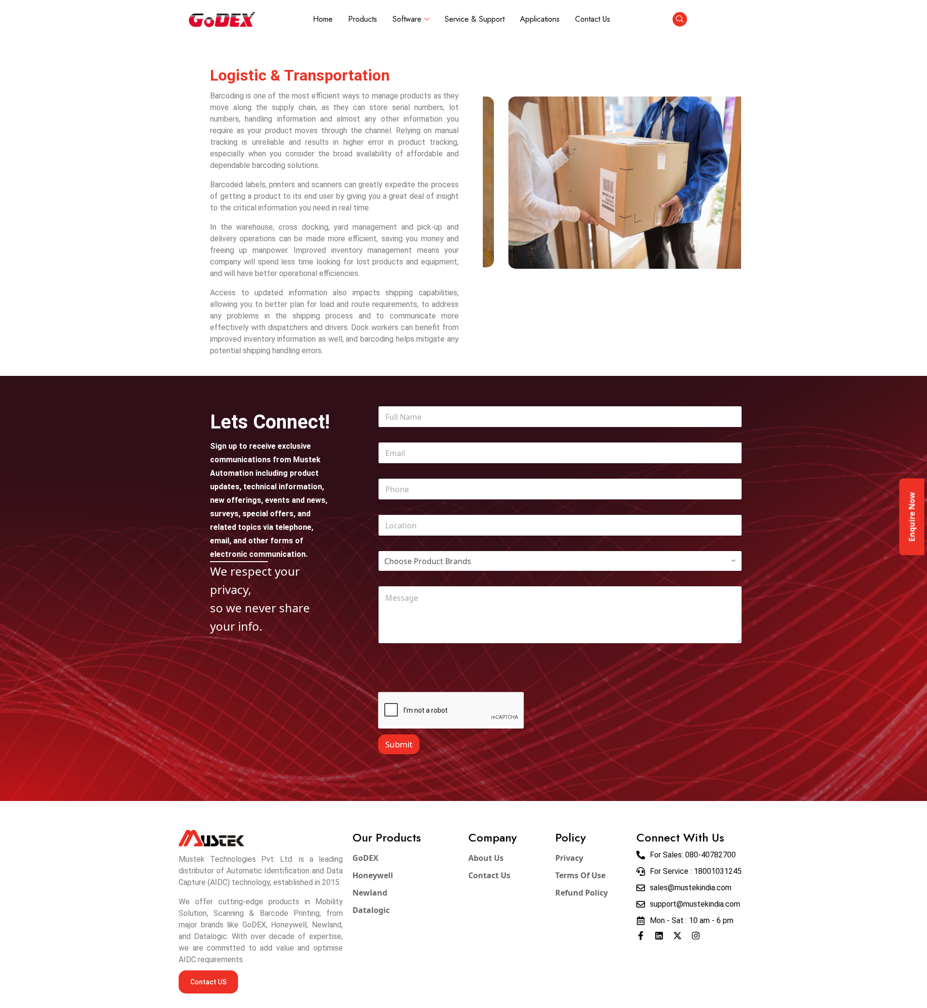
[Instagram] (695, 935)
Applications (540, 19)
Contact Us (592, 19)
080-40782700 (710, 854)
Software (407, 19)
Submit (398, 744)
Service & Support (475, 19)
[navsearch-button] (680, 19)
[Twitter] (677, 935)
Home (323, 19)
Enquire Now (912, 516)
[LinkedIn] (659, 935)
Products (362, 19)
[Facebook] (640, 935)
